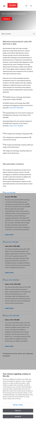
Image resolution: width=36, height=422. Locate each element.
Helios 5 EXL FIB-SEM (16, 126)
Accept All (18, 416)
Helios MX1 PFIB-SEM (16, 108)
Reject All (18, 410)
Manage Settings (18, 405)
